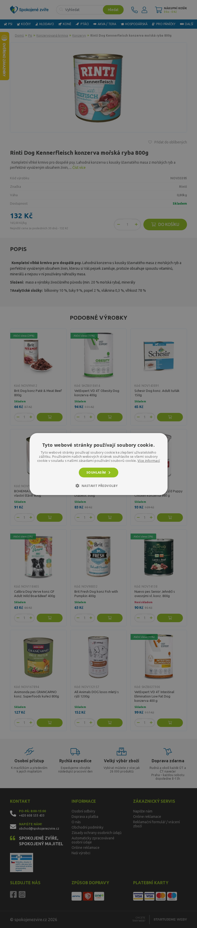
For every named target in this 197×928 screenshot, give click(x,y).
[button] (99, 486)
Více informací (148, 460)
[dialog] (98, 464)
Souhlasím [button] (96, 472)
